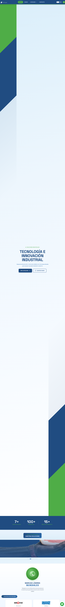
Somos (26, 2)
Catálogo (33, 2)
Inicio (20, 2)
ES (57, 2)
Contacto (42, 2)
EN (60, 2)
